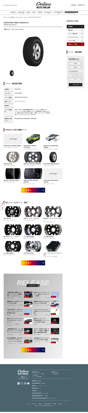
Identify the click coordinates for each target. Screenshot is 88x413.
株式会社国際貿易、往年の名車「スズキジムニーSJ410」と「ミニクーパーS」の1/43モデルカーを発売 (15, 339)
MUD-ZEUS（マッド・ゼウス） (11, 236)
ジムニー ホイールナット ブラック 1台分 (53, 254)
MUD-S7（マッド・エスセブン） (32, 218)
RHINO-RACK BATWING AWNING (12, 145)
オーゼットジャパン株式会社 (13, 324)
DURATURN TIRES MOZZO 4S (51, 163)
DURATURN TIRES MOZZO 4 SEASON (51, 181)
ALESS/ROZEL (37, 334)
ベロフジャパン (37, 297)
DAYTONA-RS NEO (29, 253)
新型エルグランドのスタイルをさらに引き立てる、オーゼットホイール (14, 320)
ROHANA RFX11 (8, 163)
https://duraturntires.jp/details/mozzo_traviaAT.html (25, 118)
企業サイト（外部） (73, 44)
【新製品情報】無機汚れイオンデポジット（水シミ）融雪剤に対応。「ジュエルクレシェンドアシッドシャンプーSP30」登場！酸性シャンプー (14, 294)
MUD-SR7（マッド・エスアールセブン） (53, 219)
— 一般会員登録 (54, 373)
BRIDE (8, 315)
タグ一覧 (28, 403)
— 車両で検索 (35, 375)
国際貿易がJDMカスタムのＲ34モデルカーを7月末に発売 (41, 302)
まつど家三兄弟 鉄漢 (29, 236)
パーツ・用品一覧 (72, 33)
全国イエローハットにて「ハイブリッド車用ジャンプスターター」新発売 (41, 294)
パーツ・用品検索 (10, 17)
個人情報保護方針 (47, 403)
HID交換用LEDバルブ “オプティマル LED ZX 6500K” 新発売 (42, 338)
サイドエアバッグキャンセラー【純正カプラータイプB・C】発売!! (42, 311)
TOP (5, 17)
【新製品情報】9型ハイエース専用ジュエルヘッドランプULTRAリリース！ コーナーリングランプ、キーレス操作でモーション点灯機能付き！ (15, 330)
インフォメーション (73, 37)
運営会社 (40, 403)
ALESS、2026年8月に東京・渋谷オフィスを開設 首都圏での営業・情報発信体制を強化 (41, 330)
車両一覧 (70, 30)
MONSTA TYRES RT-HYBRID (11, 180)
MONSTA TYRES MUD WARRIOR (32, 163)
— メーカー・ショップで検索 (38, 373)
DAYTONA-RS (7, 218)
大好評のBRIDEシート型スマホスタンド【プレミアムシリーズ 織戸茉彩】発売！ (15, 311)
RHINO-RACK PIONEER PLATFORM (30, 146)
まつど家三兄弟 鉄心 (49, 236)
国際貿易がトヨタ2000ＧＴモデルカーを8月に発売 (15, 302)
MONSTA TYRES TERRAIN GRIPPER (31, 181)
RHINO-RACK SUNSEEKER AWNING (51, 146)
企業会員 (60, 403)
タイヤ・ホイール (19, 17)
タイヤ (25, 17)
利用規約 (54, 403)
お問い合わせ (34, 403)
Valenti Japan (10, 297)
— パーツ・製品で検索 (36, 376)
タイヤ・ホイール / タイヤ (17, 29)
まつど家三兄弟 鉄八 (9, 253)
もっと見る (26, 190)
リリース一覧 (71, 40)
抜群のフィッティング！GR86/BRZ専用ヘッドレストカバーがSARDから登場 (41, 320)
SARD (35, 324)
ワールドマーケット (11, 305)
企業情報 (70, 26)
